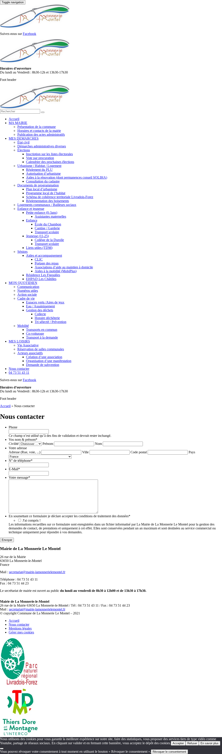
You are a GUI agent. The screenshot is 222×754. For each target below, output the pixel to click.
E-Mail (14, 469)
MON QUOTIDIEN (23, 283)
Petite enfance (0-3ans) (41, 212)
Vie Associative (28, 345)
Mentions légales (20, 628)
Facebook (29, 34)
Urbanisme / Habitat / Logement (39, 166)
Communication (28, 287)
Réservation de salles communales (40, 349)
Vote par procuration (40, 158)
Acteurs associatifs (30, 353)
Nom (98, 444)
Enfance (31, 220)
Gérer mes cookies (21, 632)
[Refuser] (1, 748)
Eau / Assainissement (40, 306)
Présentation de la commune (36, 127)
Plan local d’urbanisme (41, 189)
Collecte (40, 314)
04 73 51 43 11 (19, 372)
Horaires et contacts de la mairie (39, 130)
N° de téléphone (21, 460)
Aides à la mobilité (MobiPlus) (56, 271)
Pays (192, 452)
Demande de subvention (42, 365)
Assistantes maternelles (50, 216)
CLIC (39, 259)
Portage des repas (47, 263)
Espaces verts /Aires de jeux (45, 302)
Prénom (47, 444)
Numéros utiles (27, 290)
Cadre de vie (26, 298)
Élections (23, 150)
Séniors (22, 251)
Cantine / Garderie (47, 228)
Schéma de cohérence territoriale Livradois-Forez (59, 197)
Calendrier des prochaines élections (50, 162)
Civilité (14, 444)
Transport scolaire (47, 232)
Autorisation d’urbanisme (43, 173)
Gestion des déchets (39, 310)
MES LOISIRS (19, 341)
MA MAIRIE (18, 123)
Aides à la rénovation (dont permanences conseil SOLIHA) (66, 177)
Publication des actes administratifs (41, 134)
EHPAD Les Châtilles (41, 279)
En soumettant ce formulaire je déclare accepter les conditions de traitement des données (69, 516)
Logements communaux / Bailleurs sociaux (46, 205)
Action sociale (27, 294)
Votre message (19, 477)
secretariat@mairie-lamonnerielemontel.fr (37, 572)
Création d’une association (44, 357)
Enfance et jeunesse (30, 209)
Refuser (192, 743)
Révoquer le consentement (169, 751)
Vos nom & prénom (23, 439)
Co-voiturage (35, 333)
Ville (85, 452)
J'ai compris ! (32, 520)
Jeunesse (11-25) (37, 236)
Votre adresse (18, 448)
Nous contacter (19, 368)
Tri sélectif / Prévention (50, 322)
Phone (13, 427)
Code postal (139, 452)
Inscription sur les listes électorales (49, 154)
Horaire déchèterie (47, 318)
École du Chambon (48, 224)
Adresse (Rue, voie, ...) (24, 452)
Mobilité (23, 326)
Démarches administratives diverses (41, 146)
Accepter (178, 743)
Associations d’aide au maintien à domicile (64, 267)
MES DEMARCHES (24, 138)
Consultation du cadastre (43, 181)
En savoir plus (210, 743)
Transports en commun (41, 329)
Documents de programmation (38, 185)
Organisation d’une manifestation (48, 361)
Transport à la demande (42, 337)
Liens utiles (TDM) (39, 248)
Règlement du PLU (39, 169)
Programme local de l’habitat (45, 193)
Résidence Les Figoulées (43, 275)
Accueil (14, 119)
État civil (23, 142)
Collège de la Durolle (49, 240)
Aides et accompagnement (44, 255)
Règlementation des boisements (47, 201)
